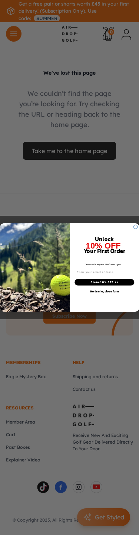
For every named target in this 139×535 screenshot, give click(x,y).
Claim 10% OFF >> (104, 282)
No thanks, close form (104, 291)
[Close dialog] (135, 227)
